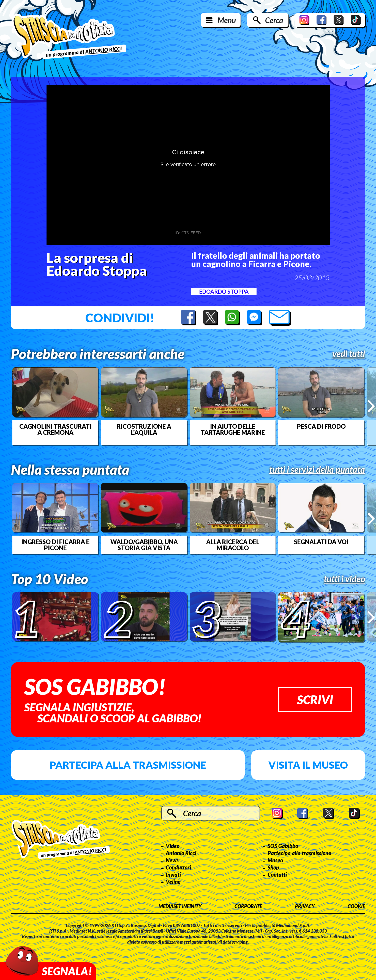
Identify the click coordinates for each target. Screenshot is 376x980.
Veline (173, 881)
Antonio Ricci (181, 853)
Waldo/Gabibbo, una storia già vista (144, 545)
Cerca (274, 20)
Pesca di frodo (321, 426)
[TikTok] (356, 20)
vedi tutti (348, 353)
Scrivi (315, 699)
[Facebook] (321, 20)
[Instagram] (304, 20)
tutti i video (344, 578)
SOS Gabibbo (283, 846)
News (172, 860)
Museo (275, 860)
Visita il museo (308, 765)
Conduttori (178, 867)
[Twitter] (339, 20)
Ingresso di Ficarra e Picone (55, 545)
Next (371, 406)
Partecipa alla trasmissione (128, 765)
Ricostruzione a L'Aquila (144, 429)
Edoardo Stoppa (224, 291)
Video (172, 846)
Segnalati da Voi (321, 542)
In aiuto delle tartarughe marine (233, 429)
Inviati (173, 874)
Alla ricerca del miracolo (232, 545)
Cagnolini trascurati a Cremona (55, 429)
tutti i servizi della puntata (317, 469)
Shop (273, 867)
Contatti (277, 874)
